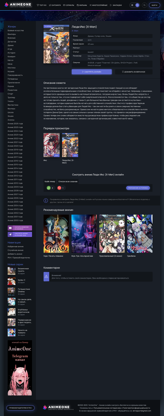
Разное (11, 86)
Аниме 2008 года (15, 190)
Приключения (14, 82)
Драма (10, 45)
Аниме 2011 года (15, 179)
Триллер (11, 97)
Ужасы (10, 101)
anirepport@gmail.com (142, 411)
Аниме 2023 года (15, 134)
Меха (10, 64)
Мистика (11, 67)
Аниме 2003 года (15, 209)
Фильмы (83, 5)
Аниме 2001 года (15, 216)
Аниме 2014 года (15, 168)
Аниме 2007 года (15, 194)
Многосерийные (99, 5)
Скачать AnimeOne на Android (22, 228)
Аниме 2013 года (15, 172)
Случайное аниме (15, 250)
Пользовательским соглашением (107, 408)
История (11, 53)
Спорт (10, 93)
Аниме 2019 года (15, 149)
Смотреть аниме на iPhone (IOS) (21, 234)
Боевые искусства (16, 30)
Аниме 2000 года (15, 220)
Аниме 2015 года (15, 164)
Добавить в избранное (134, 72)
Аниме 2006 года (15, 198)
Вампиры (12, 34)
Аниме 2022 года (15, 138)
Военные (11, 38)
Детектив (12, 41)
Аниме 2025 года (15, 127)
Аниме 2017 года (15, 157)
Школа (10, 112)
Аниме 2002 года (15, 213)
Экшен (10, 116)
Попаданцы (13, 79)
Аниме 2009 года (15, 187)
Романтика (12, 90)
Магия (10, 60)
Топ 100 (43, 5)
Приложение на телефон (138, 188)
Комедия (11, 56)
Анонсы (11, 120)
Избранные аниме (15, 246)
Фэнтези (11, 108)
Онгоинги (56, 5)
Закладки (117, 5)
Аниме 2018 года (15, 153)
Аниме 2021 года (15, 142)
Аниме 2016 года (15, 161)
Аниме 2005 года (15, 201)
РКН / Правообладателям (19, 257)
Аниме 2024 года (15, 131)
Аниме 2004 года (15, 205)
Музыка (11, 71)
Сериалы (70, 5)
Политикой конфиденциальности (136, 408)
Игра (10, 49)
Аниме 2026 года (15, 123)
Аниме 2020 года (15, 146)
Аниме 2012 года (15, 175)
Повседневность (15, 75)
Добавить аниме (15, 254)
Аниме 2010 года (15, 183)
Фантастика (13, 105)
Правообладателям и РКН (20, 408)
